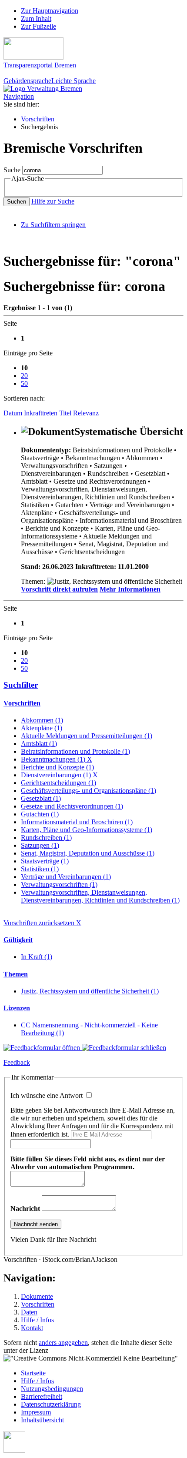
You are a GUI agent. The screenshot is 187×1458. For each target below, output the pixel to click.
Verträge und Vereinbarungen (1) (66, 876)
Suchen (16, 201)
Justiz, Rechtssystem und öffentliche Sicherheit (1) (90, 991)
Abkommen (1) (42, 720)
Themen (15, 974)
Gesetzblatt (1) (41, 798)
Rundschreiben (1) (46, 837)
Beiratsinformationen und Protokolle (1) (75, 751)
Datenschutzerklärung (51, 1404)
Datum (12, 413)
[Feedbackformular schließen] (124, 1047)
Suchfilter (20, 684)
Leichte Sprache (73, 80)
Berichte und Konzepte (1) (57, 767)
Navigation (18, 96)
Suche (11, 170)
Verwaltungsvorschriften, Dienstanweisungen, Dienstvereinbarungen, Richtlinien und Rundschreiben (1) (100, 896)
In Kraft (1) (36, 956)
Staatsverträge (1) (45, 861)
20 (24, 375)
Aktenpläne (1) (41, 728)
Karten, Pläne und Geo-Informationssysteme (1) (86, 829)
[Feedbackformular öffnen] (42, 1047)
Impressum (36, 1412)
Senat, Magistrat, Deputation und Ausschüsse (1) (87, 853)
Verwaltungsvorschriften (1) (59, 884)
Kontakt (32, 1327)
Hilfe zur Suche (52, 201)
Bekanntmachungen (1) (56, 759)
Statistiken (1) (40, 869)
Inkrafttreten (40, 413)
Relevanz (86, 413)
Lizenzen (16, 1008)
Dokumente (37, 1296)
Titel (65, 413)
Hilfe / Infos (37, 1320)
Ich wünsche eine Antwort (47, 1095)
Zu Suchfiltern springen (53, 224)
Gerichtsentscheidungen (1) (58, 782)
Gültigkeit (18, 939)
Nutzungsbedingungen (52, 1388)
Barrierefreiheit (41, 1396)
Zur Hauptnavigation (49, 10)
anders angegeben (63, 1342)
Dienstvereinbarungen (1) (59, 775)
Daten (29, 1312)
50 (24, 383)
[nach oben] (14, 1450)
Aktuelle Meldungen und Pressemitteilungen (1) (86, 735)
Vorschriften (37, 119)
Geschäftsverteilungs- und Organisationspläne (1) (88, 790)
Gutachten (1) (40, 814)
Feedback (16, 1062)
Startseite (33, 1373)
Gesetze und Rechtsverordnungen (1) (72, 806)
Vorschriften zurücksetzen (42, 922)
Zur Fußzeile (38, 26)
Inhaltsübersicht (42, 1420)
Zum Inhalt (36, 18)
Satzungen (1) (40, 845)
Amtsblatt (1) (39, 743)
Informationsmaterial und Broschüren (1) (77, 822)
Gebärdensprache (27, 80)
